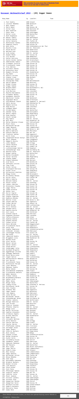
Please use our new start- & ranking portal (36, 4)
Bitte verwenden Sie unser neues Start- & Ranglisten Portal (41, 3)
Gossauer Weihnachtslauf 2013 (15, 13)
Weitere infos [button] (15, 397)
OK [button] (68, 396)
